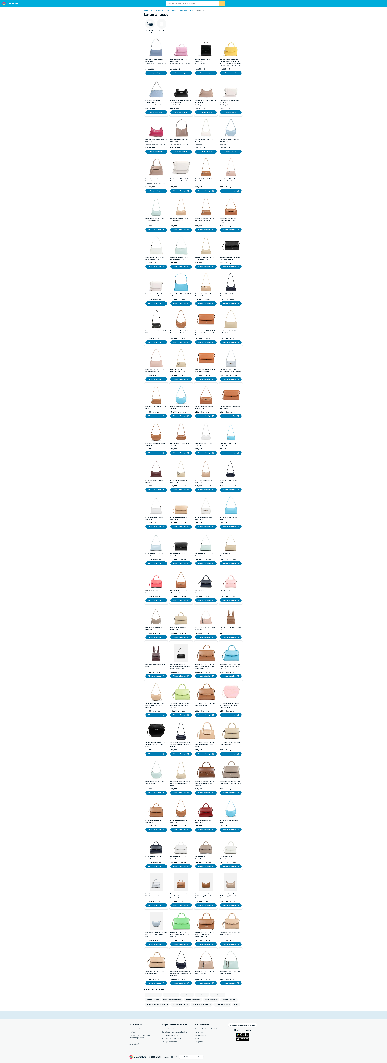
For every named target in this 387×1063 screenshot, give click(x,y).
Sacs (167, 10)
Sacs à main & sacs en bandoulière (182, 10)
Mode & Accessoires (157, 10)
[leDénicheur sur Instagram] (176, 1057)
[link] (156, 56)
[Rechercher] (222, 3)
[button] (242, 1025)
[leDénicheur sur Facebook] (172, 1057)
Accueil (146, 10)
